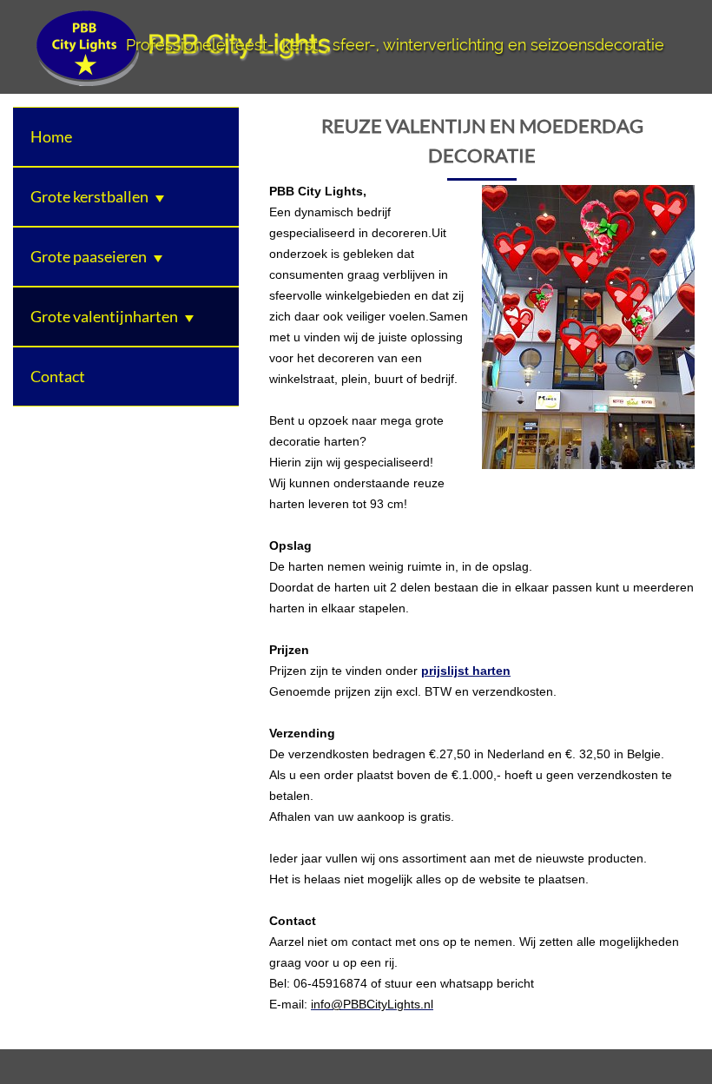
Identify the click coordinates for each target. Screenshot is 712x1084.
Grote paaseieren (88, 256)
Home (51, 136)
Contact (57, 376)
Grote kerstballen (89, 196)
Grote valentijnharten (104, 316)
